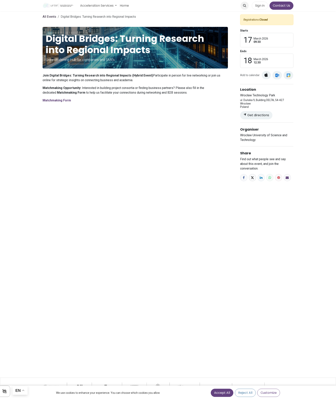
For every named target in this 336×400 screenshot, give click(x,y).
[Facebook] (243, 177)
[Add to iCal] (266, 75)
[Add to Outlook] (277, 75)
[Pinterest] (278, 177)
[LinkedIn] (261, 177)
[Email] (287, 177)
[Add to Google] (288, 75)
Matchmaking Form (57, 100)
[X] (252, 177)
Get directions (258, 115)
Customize (269, 392)
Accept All (222, 392)
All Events (49, 16)
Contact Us (281, 5)
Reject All (245, 392)
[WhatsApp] (269, 177)
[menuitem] (98, 6)
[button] (245, 6)
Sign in (260, 5)
